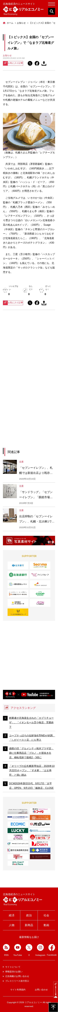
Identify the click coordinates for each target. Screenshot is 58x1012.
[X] (29, 947)
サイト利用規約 (18, 989)
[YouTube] (17, 947)
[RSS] (6, 947)
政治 (29, 915)
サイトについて (12, 967)
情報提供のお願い (14, 971)
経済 (11, 915)
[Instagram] (40, 947)
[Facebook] (51, 947)
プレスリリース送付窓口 (17, 981)
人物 (11, 925)
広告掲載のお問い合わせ (17, 976)
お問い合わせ (41, 989)
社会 (46, 915)
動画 (46, 925)
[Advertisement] (29, 348)
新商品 (29, 925)
